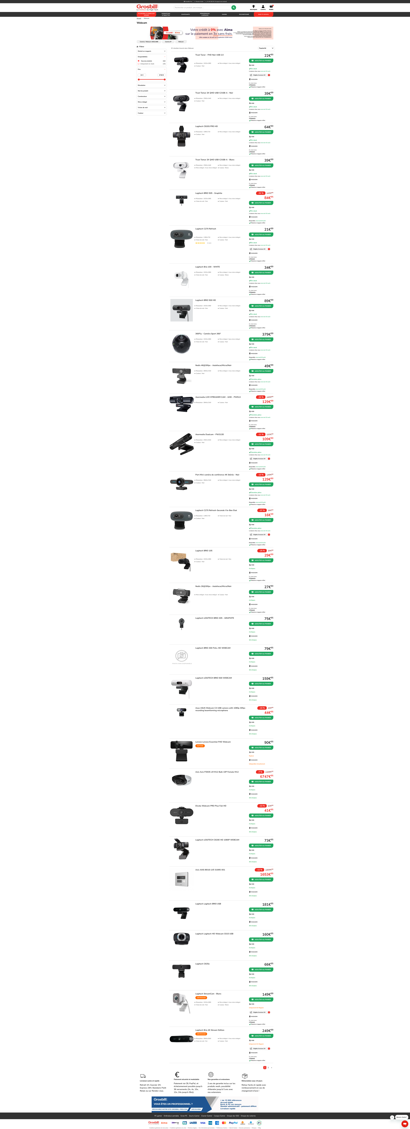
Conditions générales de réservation (158, 1128)
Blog (259, 1128)
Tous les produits (153, 61)
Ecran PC (184, 1116)
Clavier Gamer (206, 1116)
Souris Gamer (194, 1116)
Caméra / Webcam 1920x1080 (149, 42)
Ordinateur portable (171, 1116)
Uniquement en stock (153, 64)
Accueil (139, 18)
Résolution (141, 85)
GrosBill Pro (188, 1)
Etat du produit (143, 91)
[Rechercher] (233, 7)
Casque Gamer (219, 1116)
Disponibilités (142, 57)
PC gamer (158, 1116)
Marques (254, 1128)
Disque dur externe (248, 1116)
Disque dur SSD (233, 1116)
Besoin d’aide (199, 1)
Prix (139, 69)
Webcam (181, 42)
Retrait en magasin (144, 51)
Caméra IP (168, 42)
